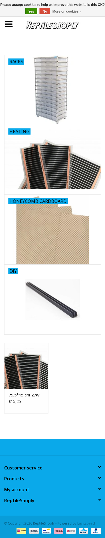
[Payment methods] (21, 530)
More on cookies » (66, 11)
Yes (31, 11)
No (45, 11)
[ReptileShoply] (61, 23)
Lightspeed (86, 523)
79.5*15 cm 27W (24, 395)
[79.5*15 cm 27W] (26, 366)
